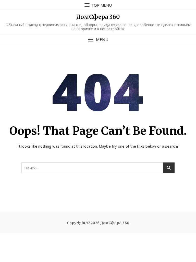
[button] (98, 39)
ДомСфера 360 (98, 16)
